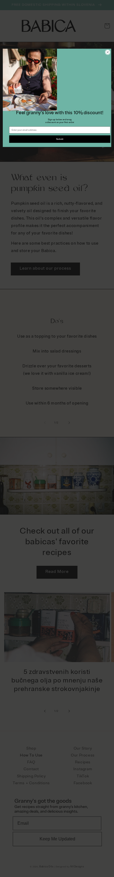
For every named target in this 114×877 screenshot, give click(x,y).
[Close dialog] (107, 52)
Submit (59, 139)
